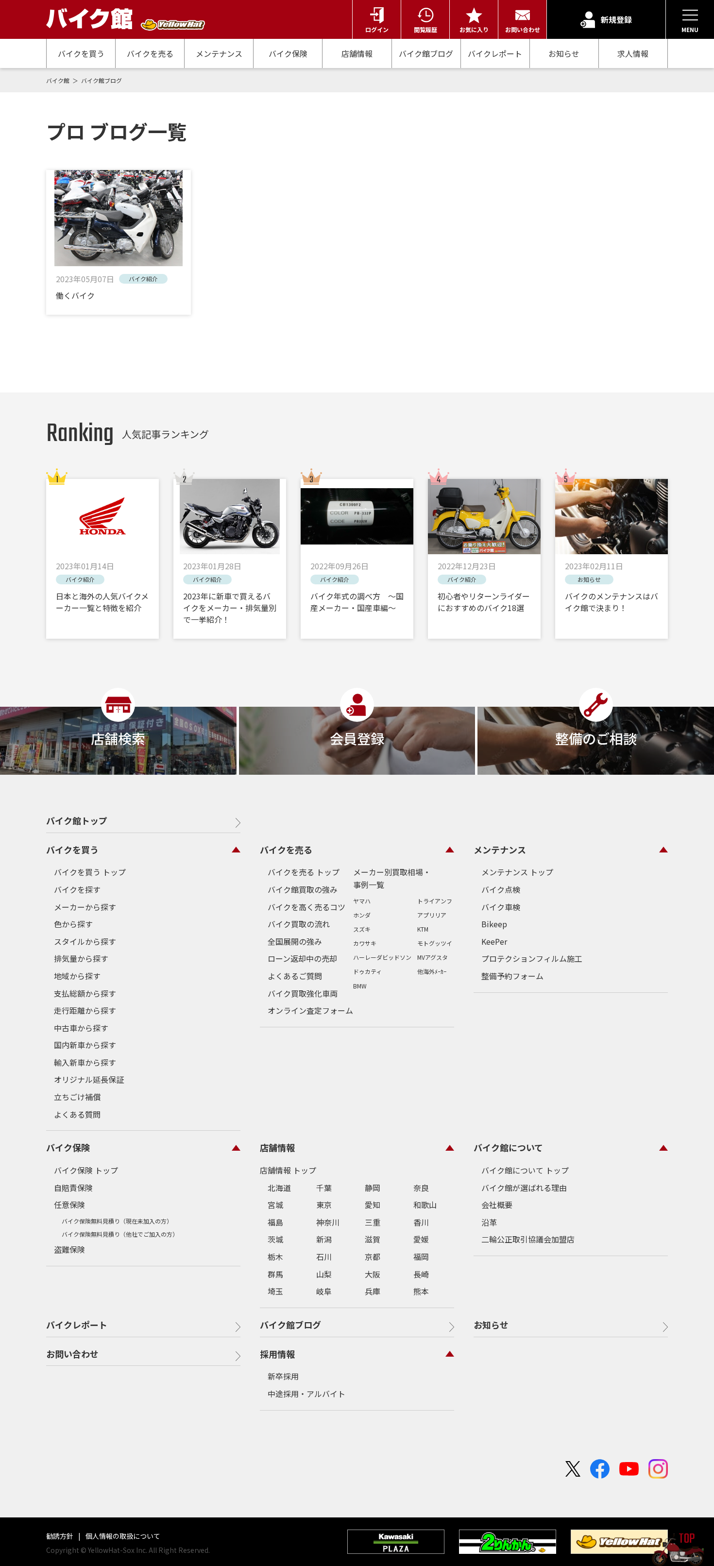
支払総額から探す (85, 993)
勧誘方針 (60, 1536)
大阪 (372, 1274)
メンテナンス (219, 53)
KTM (422, 929)
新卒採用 (283, 1376)
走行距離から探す (85, 1010)
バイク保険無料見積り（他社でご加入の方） (120, 1234)
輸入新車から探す (85, 1062)
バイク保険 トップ (86, 1170)
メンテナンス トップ (517, 872)
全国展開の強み (295, 941)
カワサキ (364, 943)
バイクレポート (495, 53)
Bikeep (494, 924)
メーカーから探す (85, 907)
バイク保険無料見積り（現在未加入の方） (117, 1221)
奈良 (421, 1187)
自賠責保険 (73, 1187)
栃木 (275, 1256)
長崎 (421, 1274)
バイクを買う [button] (72, 849)
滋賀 (372, 1239)
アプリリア (431, 915)
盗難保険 (69, 1249)
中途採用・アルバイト (306, 1393)
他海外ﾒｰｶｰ (431, 971)
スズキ (362, 929)
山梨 (324, 1274)
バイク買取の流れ (299, 924)
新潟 (324, 1239)
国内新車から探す (85, 1045)
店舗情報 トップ (288, 1170)
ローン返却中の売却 (302, 958)
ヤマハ (362, 901)
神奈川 (328, 1222)
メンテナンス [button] (500, 849)
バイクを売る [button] (286, 849)
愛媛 (421, 1239)
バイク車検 (500, 907)
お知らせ (563, 53)
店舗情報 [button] (277, 1147)
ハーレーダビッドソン (382, 957)
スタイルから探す (85, 941)
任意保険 (69, 1204)
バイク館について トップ (525, 1170)
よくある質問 (77, 1114)
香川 (421, 1222)
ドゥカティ (367, 971)
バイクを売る (150, 53)
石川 (324, 1256)
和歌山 (425, 1204)
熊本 (421, 1291)
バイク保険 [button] (68, 1147)
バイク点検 (500, 889)
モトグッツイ (434, 943)
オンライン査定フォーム (310, 1010)
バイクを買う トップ (90, 872)
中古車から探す (81, 1028)
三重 (372, 1222)
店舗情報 (357, 53)
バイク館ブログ (426, 53)
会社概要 (496, 1204)
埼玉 (275, 1291)
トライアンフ (434, 901)
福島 (275, 1222)
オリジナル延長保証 (89, 1079)
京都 (372, 1256)
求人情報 (632, 54)
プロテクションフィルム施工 (531, 958)
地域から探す (77, 976)
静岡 (372, 1187)
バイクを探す (77, 889)
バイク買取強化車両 (303, 993)
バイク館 (58, 80)
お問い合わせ (72, 1353)
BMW (360, 986)
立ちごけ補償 (77, 1097)
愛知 (372, 1204)
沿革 (489, 1222)
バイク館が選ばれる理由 (524, 1187)
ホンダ (362, 915)
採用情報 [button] (277, 1353)
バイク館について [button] (508, 1147)
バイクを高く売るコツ (306, 907)
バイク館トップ (76, 820)
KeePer (494, 941)
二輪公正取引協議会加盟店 (528, 1239)
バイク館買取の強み (303, 889)
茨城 (275, 1239)
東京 (324, 1204)
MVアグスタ (432, 957)
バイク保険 (288, 53)
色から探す (73, 924)
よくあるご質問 (295, 976)
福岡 (421, 1256)
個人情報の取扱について (122, 1536)
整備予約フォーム (512, 976)
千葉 (324, 1187)
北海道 (279, 1187)
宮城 (275, 1204)
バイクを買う (81, 53)
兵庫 (372, 1291)
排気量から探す (81, 958)
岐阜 (324, 1291)
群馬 (275, 1274)
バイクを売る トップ (304, 872)
